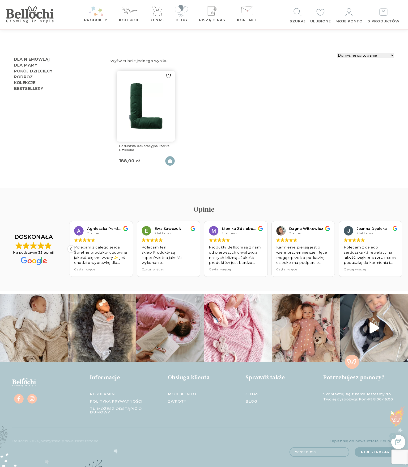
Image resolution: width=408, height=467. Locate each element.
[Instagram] (32, 399)
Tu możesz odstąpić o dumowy (116, 410)
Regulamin (102, 394)
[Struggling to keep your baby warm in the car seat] (374, 328)
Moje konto (349, 21)
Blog (181, 20)
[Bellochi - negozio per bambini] (37, 15)
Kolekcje (129, 20)
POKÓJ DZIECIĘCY (33, 71)
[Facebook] (19, 399)
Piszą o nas (212, 20)
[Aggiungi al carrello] (170, 161)
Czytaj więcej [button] (87, 269)
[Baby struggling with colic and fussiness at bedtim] (102, 328)
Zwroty (177, 401)
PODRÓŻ (23, 77)
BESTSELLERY (28, 88)
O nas (157, 20)
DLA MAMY (25, 65)
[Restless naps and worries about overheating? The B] (238, 328)
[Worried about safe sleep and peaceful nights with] (306, 328)
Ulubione (320, 21)
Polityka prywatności (116, 401)
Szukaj (298, 21)
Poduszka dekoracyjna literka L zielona (144, 147)
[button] (71, 248)
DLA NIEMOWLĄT (32, 59)
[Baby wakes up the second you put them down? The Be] (170, 328)
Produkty (95, 20)
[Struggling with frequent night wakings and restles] (34, 328)
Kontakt (247, 20)
